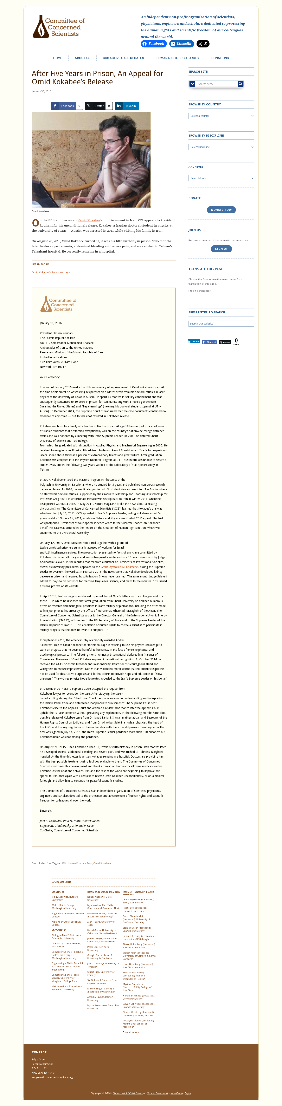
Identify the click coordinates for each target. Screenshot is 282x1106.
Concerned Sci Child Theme (128, 1093)
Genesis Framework (157, 1093)
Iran (49, 863)
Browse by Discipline (206, 135)
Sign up (221, 248)
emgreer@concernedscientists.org (52, 1077)
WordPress (176, 1093)
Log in (188, 1093)
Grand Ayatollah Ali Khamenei (119, 567)
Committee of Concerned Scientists (58, 26)
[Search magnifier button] (240, 84)
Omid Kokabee (89, 220)
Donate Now (221, 209)
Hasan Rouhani (77, 863)
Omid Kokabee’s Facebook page (51, 272)
